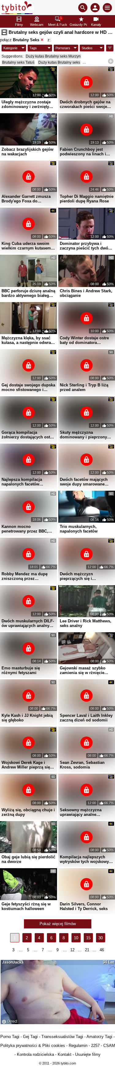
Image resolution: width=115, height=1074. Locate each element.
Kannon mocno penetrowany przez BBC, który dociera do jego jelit (26, 528)
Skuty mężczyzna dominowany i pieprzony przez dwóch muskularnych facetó (86, 434)
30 (100, 938)
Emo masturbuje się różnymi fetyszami (21, 670)
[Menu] (107, 7)
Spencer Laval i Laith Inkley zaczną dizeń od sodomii (86, 717)
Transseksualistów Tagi (62, 1036)
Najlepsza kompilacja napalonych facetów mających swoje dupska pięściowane (24, 481)
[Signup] (95, 7)
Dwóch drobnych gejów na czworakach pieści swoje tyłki (85, 104)
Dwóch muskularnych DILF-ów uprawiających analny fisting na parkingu (28, 623)
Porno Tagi (9, 1036)
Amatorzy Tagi (99, 1036)
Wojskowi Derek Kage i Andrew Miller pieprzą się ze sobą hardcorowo (26, 764)
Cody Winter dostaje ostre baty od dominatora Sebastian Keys (84, 340)
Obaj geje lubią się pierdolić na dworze (28, 859)
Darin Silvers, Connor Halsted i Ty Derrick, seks (84, 906)
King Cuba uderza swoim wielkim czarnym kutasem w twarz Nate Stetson (28, 245)
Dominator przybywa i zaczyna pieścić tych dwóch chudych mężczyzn (86, 245)
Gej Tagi (30, 1036)
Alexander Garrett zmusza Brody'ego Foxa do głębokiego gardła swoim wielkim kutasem (26, 198)
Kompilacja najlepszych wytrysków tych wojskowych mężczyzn (86, 859)
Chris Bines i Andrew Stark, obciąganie (86, 293)
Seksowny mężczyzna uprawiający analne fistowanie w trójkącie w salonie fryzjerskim (82, 812)
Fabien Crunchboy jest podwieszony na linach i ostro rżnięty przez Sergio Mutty (84, 151)
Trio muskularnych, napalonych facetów (79, 528)
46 (102, 950)
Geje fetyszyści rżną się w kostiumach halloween (26, 906)
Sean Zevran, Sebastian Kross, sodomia (82, 764)
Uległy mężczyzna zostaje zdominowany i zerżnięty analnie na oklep (26, 104)
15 (88, 938)
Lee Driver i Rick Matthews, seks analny (85, 623)
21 (87, 950)
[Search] (82, 7)
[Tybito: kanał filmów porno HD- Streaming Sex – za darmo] (17, 7)
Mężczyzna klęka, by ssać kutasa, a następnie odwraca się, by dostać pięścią (28, 340)
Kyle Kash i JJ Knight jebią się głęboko (27, 717)
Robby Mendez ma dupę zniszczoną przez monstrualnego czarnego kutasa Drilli (25, 576)
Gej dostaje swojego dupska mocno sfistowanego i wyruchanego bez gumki (28, 387)
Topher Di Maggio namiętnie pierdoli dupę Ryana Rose (86, 198)
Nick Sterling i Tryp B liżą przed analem (84, 387)
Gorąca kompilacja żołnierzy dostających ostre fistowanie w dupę (28, 434)
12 (72, 950)
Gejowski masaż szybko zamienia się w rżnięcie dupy (82, 670)
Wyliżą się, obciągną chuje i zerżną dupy (28, 812)
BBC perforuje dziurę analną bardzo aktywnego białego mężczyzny (28, 293)
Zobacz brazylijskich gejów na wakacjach (27, 151)
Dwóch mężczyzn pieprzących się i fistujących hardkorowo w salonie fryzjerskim (84, 576)
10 (76, 938)
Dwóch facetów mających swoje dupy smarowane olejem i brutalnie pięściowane (84, 481)
